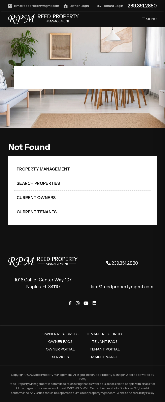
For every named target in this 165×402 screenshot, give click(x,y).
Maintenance (105, 357)
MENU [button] (151, 19)
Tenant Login (113, 6)
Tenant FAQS (105, 341)
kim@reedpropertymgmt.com (36, 6)
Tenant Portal (105, 349)
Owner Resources (60, 334)
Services (60, 357)
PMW (82, 379)
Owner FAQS (60, 341)
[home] (43, 19)
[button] (70, 303)
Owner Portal (60, 349)
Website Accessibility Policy (135, 393)
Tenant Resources (104, 334)
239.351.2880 (142, 6)
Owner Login (79, 6)
